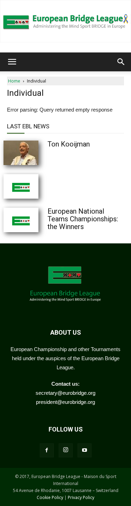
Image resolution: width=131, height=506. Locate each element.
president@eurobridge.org (65, 402)
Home (14, 81)
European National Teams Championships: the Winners (83, 219)
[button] (12, 61)
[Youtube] (85, 450)
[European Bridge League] (65, 21)
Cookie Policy (50, 497)
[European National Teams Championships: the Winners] (38, 220)
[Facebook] (47, 450)
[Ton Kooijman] (38, 153)
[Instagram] (66, 450)
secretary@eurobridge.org (65, 393)
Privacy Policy (81, 497)
